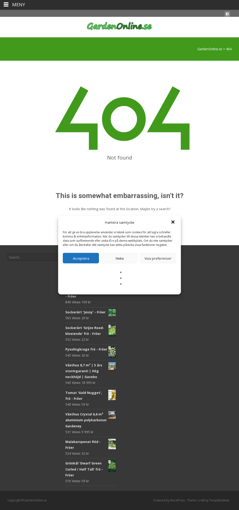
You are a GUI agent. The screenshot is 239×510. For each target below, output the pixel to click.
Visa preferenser (158, 258)
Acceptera (81, 258)
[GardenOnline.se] (119, 26)
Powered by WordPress (170, 500)
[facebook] (227, 15)
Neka (120, 258)
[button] (173, 222)
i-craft (201, 500)
